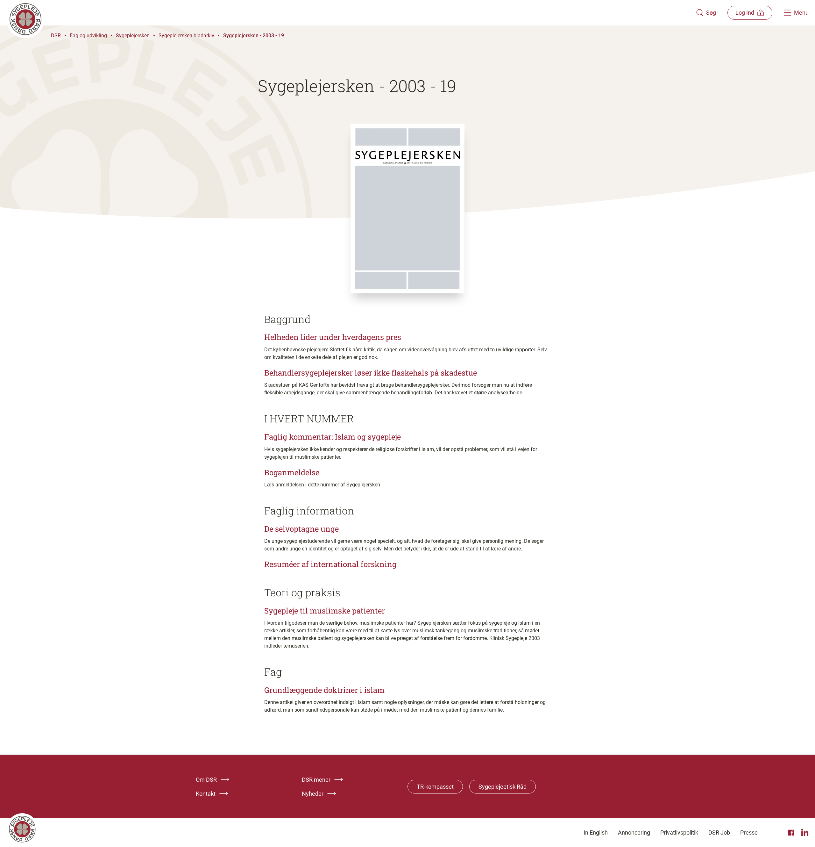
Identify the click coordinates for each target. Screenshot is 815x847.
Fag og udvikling (88, 35)
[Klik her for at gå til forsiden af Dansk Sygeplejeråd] (351, 12)
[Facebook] (792, 832)
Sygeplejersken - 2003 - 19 (253, 35)
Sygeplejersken (133, 35)
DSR (56, 35)
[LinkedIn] (805, 832)
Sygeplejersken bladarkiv (186, 35)
